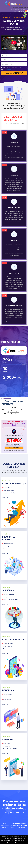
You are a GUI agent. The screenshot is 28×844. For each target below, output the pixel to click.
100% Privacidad (8, 69)
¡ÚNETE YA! (5, 497)
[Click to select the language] (26, 11)
